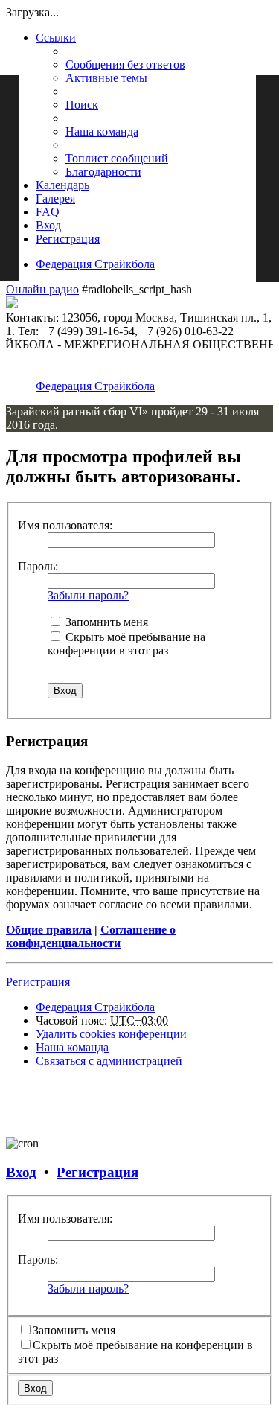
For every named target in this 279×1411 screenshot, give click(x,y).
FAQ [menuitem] (48, 212)
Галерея (55, 198)
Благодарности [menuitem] (103, 171)
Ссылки (56, 37)
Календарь (62, 185)
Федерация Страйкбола (95, 264)
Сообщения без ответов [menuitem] (125, 64)
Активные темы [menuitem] (106, 77)
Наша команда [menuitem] (101, 131)
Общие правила (49, 929)
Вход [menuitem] (48, 225)
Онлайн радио (42, 289)
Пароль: (38, 566)
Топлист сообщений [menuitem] (116, 158)
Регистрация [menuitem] (68, 238)
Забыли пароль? (88, 595)
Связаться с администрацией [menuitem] (109, 1060)
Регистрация (38, 981)
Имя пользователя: (65, 525)
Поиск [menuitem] (81, 104)
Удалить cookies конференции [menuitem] (111, 1034)
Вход (21, 1172)
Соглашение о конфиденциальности (91, 936)
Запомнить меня (105, 622)
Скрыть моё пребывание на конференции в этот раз (126, 644)
